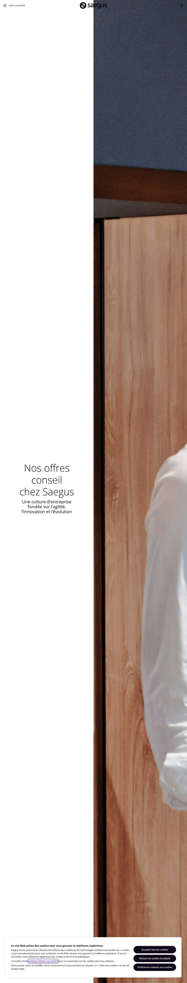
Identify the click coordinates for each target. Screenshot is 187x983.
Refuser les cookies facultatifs (154, 958)
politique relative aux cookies (43, 961)
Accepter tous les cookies (155, 949)
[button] (181, 5)
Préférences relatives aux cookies (154, 967)
